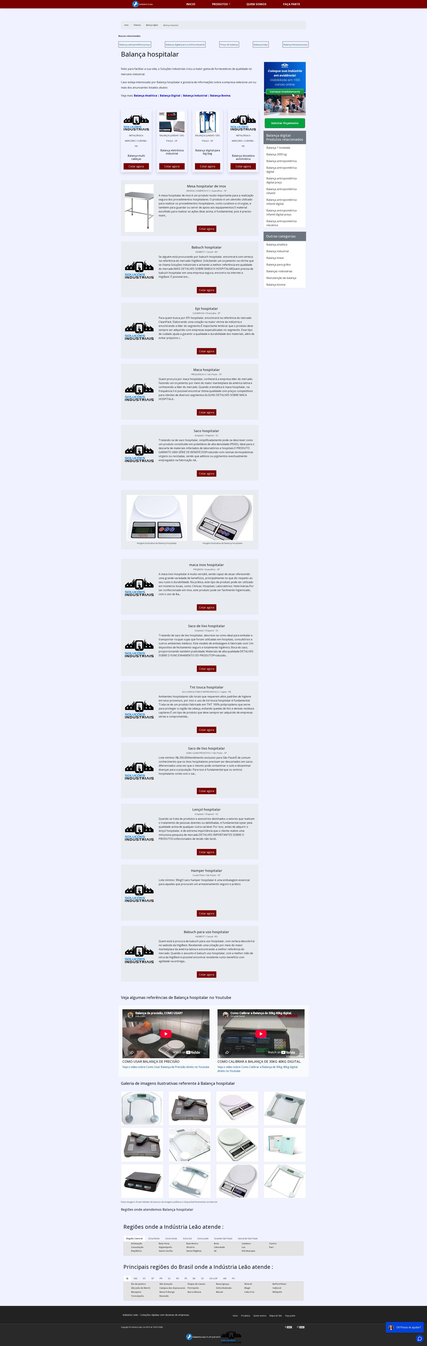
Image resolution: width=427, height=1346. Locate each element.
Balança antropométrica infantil (281, 191)
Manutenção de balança (281, 278)
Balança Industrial (195, 95)
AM (224, 1278)
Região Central (134, 1238)
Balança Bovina (220, 95)
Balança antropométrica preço (134, 44)
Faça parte (290, 1315)
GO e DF (213, 1278)
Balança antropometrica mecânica (281, 223)
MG (135, 1278)
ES (144, 1278)
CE (202, 1278)
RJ (127, 1278)
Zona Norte (154, 1238)
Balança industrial (277, 251)
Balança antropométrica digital (281, 170)
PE (186, 1278)
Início (235, 1315)
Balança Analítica (145, 95)
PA (233, 1278)
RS (177, 1278)
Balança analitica (276, 244)
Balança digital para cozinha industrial (185, 44)
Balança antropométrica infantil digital (281, 202)
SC (169, 1278)
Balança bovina (275, 284)
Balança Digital (170, 95)
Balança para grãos (278, 264)
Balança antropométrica (281, 161)
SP (152, 1278)
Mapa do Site (276, 1315)
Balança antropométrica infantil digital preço (281, 212)
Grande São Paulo (223, 1238)
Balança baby (261, 44)
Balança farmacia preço (296, 44)
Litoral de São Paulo (248, 1238)
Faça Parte (291, 4)
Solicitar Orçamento (284, 123)
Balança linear (275, 258)
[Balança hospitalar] (136, 122)
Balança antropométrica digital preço (281, 180)
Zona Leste (202, 1238)
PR (161, 1278)
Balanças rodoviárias (279, 271)
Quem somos (256, 4)
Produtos (220, 4)
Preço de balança (229, 44)
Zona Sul (187, 1238)
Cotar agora (136, 166)
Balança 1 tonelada (278, 147)
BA (194, 1278)
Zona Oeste (171, 1238)
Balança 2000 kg (276, 154)
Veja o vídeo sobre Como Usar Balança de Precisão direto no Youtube (165, 1067)
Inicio (190, 4)
